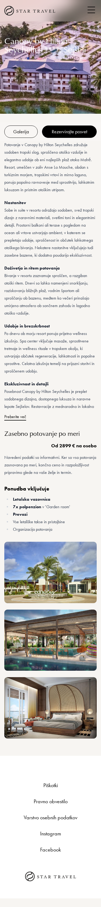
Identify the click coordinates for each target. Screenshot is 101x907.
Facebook (50, 849)
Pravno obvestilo (51, 801)
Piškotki (50, 785)
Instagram (50, 833)
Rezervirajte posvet (69, 132)
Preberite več (15, 416)
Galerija (21, 132)
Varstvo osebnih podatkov (50, 817)
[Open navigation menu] (91, 10)
